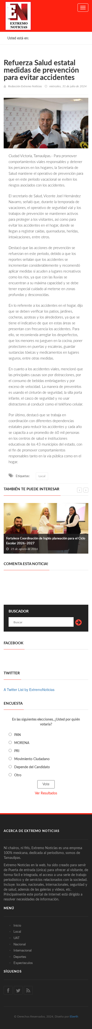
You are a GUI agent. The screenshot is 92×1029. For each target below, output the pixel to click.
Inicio (17, 925)
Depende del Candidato (32, 767)
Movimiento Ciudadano (32, 759)
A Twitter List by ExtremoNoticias (29, 689)
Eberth (74, 1016)
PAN (17, 735)
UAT (16, 937)
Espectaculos (23, 962)
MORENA (21, 743)
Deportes (19, 956)
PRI (16, 751)
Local (42, 476)
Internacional (22, 950)
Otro (17, 775)
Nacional (19, 944)
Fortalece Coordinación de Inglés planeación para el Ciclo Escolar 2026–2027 (45, 541)
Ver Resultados (46, 793)
